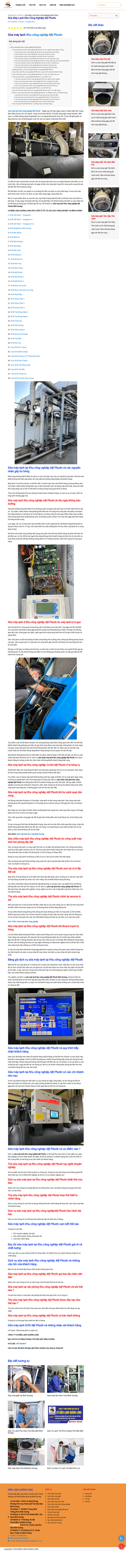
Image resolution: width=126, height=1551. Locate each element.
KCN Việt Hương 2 (18, 330)
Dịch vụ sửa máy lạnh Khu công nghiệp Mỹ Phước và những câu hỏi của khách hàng (40, 93)
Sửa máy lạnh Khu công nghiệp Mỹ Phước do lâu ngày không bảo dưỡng (37, 52)
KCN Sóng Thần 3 (18, 308)
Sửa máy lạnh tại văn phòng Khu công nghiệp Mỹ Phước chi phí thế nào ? (37, 97)
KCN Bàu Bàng (15, 233)
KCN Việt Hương (17, 325)
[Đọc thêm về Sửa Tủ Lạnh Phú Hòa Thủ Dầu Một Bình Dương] (26, 1414)
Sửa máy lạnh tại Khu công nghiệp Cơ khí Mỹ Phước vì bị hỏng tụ (34, 56)
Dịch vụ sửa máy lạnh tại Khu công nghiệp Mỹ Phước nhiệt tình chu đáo (36, 81)
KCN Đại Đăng (15, 246)
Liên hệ (53, 5)
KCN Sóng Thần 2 (18, 303)
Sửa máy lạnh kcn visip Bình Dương (30, 834)
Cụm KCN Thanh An (18, 374)
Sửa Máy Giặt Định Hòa (101, 110)
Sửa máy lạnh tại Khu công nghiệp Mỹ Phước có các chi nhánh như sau (36, 74)
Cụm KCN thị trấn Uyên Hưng (22, 378)
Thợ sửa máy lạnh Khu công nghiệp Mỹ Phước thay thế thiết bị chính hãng (37, 83)
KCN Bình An (15, 237)
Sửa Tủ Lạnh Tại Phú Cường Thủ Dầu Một (65, 1431)
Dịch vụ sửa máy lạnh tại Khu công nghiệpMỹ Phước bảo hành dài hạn (36, 85)
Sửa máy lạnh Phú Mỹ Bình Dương (22, 1468)
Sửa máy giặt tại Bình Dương (20, 1395)
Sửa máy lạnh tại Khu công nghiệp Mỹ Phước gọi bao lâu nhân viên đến (36, 95)
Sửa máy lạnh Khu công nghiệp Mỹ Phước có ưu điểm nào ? (32, 77)
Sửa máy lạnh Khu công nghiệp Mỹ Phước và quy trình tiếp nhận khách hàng (37, 72)
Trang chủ (20, 5)
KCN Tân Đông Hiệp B (19, 316)
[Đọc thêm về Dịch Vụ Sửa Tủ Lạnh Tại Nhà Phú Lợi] (65, 1452)
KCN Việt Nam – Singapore (20, 215)
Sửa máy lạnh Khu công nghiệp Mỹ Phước (26, 47)
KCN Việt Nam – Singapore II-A (22, 224)
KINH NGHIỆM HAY (67, 5)
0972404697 (21, 1344)
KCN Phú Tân (16, 343)
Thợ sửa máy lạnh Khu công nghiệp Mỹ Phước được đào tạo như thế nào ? (37, 99)
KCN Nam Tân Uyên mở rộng (22, 290)
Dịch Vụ (42, 5)
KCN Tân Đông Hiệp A (19, 312)
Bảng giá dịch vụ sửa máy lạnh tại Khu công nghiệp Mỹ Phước (33, 69)
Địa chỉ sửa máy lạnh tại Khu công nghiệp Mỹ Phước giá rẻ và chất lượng (36, 90)
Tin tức (32, 5)
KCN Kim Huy (16, 264)
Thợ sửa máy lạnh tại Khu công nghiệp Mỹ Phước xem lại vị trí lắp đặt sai (37, 63)
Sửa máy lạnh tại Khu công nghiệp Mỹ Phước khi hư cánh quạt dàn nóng (37, 58)
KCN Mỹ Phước (17, 272)
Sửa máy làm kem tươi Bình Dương (62, 1395)
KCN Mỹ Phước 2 (17, 277)
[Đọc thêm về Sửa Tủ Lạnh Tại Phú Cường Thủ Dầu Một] (65, 1414)
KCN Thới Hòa (16, 321)
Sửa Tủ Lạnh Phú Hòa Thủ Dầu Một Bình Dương (25, 1432)
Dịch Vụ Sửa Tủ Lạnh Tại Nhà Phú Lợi (63, 1468)
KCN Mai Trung (17, 268)
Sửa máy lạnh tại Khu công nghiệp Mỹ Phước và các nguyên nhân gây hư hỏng (38, 50)
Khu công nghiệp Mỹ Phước (44, 34)
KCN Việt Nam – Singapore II (21, 219)
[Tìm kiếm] (120, 5)
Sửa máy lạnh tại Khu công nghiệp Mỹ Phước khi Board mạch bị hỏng (36, 67)
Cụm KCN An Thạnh (18, 347)
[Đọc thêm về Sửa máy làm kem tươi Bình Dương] (65, 1379)
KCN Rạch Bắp (16, 294)
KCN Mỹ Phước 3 (17, 281)
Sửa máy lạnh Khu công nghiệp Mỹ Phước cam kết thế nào (32, 88)
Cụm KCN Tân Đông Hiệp (20, 365)
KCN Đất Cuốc (15, 250)
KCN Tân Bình (16, 338)
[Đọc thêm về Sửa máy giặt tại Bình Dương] (26, 1379)
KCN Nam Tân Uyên (18, 286)
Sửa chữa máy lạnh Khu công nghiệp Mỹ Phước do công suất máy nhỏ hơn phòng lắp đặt (42, 61)
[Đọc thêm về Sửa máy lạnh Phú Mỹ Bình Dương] (26, 1452)
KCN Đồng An (16, 255)
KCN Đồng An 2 (17, 259)
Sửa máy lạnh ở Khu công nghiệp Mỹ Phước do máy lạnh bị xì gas (35, 54)
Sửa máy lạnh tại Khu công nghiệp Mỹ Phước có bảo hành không (34, 101)
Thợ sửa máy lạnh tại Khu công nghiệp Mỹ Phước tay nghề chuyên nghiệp (37, 79)
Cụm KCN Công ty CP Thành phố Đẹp (25, 356)
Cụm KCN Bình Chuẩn (19, 352)
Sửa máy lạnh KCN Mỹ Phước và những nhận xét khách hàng (32, 104)
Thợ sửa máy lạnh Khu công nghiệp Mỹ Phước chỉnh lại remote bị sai (36, 65)
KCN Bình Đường (16, 241)
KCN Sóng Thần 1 (18, 299)
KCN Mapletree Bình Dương (20, 228)
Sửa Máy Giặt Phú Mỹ (100, 59)
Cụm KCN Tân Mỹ (18, 369)
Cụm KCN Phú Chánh (19, 361)
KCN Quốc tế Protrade (19, 334)
